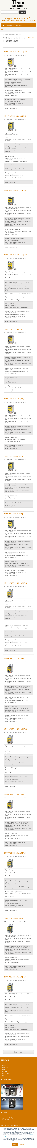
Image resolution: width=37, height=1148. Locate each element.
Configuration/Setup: (11, 173)
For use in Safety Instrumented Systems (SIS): (17, 150)
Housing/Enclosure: (11, 99)
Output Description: (11, 71)
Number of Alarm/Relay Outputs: (15, 161)
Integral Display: (10, 95)
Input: (7, 158)
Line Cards (5, 1069)
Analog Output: (10, 165)
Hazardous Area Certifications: (14, 103)
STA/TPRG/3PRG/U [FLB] (13, 918)
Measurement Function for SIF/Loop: (16, 85)
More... (4, 1075)
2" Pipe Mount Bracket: (12, 101)
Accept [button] (14, 1144)
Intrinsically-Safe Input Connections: (16, 169)
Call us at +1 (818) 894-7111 (10, 1126)
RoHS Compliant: (10, 108)
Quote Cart (31, 37)
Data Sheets (5, 1067)
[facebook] (4, 1118)
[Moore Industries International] (18, 4)
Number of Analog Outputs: (13, 90)
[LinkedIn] (12, 1118)
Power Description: (11, 74)
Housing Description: (11, 82)
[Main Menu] (2, 29)
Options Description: (11, 79)
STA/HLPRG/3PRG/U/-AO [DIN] (15, 52)
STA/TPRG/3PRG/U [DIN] (13, 456)
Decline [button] (22, 1144)
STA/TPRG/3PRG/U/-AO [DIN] (15, 116)
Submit (23, 12)
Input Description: (10, 68)
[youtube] (8, 1118)
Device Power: (9, 92)
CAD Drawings (6, 1073)
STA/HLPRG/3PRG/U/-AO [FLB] (15, 583)
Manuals (4, 1071)
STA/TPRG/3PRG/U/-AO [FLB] (15, 853)
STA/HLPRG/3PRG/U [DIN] (14, 329)
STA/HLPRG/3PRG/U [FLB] (14, 658)
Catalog (4, 1065)
